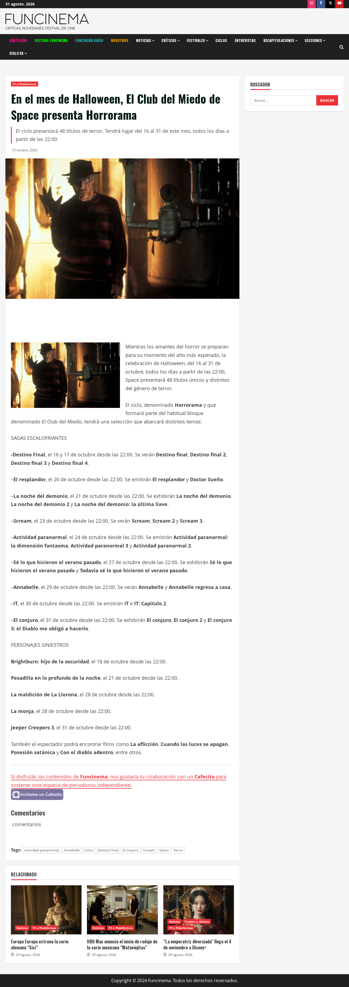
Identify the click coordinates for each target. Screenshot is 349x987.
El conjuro (130, 850)
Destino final (108, 850)
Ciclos (221, 40)
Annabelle (72, 850)
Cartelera (18, 40)
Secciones (313, 40)
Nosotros (119, 40)
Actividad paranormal (41, 850)
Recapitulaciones (278, 40)
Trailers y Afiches (197, 921)
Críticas (168, 40)
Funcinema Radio (89, 40)
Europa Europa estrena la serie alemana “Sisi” (39, 944)
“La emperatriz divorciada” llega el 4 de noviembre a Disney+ (197, 944)
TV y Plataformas (25, 84)
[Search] (341, 47)
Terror (178, 850)
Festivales (196, 40)
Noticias (143, 40)
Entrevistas (245, 40)
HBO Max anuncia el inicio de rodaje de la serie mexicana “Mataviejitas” (122, 944)
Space (164, 850)
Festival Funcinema (51, 40)
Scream (149, 850)
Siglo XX (16, 53)
